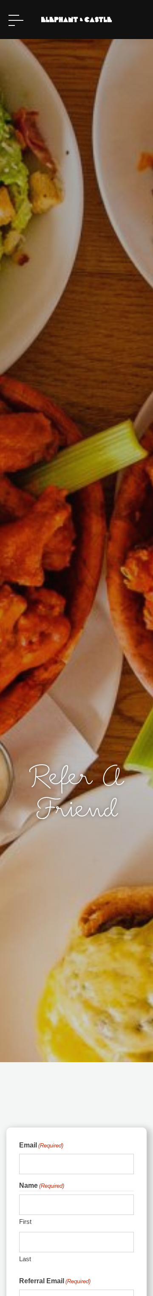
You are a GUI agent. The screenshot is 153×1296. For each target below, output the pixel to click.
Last (25, 1258)
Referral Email (55, 1281)
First (25, 1221)
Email (41, 1145)
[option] (76, 543)
